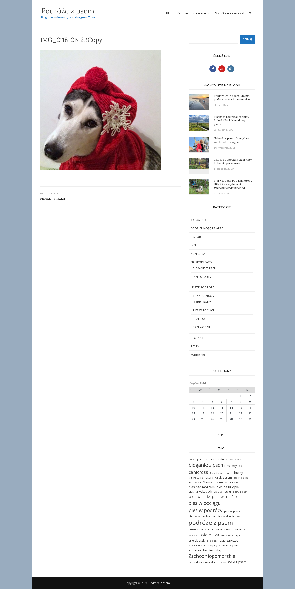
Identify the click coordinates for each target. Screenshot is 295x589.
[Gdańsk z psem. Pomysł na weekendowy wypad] (199, 144)
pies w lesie (199, 496)
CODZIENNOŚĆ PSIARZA (207, 228)
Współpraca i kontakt (229, 13)
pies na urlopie (227, 487)
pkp (238, 516)
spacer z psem (229, 545)
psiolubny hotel (197, 545)
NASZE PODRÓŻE (202, 287)
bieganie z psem (207, 465)
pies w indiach (240, 491)
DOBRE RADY (202, 302)
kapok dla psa (241, 477)
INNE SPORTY (202, 277)
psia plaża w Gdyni (230, 535)
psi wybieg (212, 545)
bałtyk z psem (196, 459)
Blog (169, 13)
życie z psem (237, 562)
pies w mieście (225, 496)
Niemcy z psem (213, 482)
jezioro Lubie (196, 477)
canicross (198, 472)
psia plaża (209, 535)
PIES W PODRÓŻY (202, 296)
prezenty (239, 529)
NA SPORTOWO (201, 262)
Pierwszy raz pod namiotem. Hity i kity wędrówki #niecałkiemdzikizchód (233, 184)
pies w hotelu (222, 491)
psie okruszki (197, 540)
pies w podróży (205, 510)
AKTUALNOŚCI (200, 220)
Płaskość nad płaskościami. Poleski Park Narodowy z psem (231, 120)
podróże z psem (211, 523)
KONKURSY (198, 254)
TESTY (195, 346)
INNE (194, 245)
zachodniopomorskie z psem (207, 562)
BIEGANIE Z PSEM (205, 268)
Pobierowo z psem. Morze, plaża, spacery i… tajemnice (232, 97)
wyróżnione (198, 355)
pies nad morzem (202, 487)
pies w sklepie (226, 516)
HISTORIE (197, 237)
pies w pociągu (205, 503)
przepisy (193, 535)
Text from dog (212, 550)
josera (209, 477)
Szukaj (247, 39)
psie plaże (212, 540)
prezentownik (223, 529)
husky (238, 472)
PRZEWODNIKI (202, 327)
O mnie (182, 13)
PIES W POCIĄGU (204, 310)
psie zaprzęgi (229, 540)
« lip (220, 434)
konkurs (195, 482)
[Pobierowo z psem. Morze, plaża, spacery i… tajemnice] (199, 102)
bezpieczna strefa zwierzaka (223, 459)
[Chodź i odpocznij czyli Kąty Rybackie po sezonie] (199, 163)
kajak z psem (223, 477)
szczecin (195, 550)
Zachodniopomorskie (212, 556)
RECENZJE (197, 338)
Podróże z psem (67, 10)
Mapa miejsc (201, 13)
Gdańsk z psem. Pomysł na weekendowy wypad (231, 140)
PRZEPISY (199, 319)
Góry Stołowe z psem (221, 473)
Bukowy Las (234, 466)
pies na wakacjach (200, 491)
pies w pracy (232, 511)
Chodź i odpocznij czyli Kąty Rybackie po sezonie (233, 161)
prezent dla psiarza (201, 529)
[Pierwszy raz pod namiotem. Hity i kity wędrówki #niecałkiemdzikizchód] (199, 186)
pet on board (232, 482)
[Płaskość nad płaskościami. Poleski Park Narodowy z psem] (199, 123)
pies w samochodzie (202, 516)
